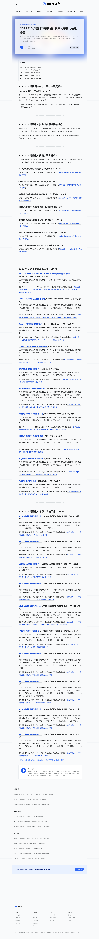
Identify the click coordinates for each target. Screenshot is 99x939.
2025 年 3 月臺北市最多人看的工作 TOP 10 (31, 78)
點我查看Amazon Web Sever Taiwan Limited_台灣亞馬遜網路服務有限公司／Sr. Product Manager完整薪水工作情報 (50, 289)
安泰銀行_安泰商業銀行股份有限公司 (33, 346)
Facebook (36, 915)
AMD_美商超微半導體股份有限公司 (33, 389)
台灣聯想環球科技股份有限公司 (31, 414)
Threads (35, 926)
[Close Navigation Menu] (17, 4)
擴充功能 (17, 923)
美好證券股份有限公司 (27, 481)
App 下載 (17, 917)
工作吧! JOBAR (72, 917)
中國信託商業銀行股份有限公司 (31, 436)
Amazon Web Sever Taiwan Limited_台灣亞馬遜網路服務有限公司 (46, 274)
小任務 (69, 920)
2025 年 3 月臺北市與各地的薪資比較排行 (31, 70)
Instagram (36, 917)
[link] (47, 794)
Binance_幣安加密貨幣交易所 (30, 324)
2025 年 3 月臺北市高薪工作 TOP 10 (30, 75)
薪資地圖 (17, 920)
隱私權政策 (53, 917)
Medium (35, 923)
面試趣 (69, 915)
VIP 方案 (17, 915)
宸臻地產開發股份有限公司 (29, 369)
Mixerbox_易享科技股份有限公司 (32, 299)
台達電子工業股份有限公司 (29, 564)
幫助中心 (52, 920)
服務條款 (52, 915)
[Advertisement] (49, 887)
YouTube (35, 920)
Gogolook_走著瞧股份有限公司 (31, 459)
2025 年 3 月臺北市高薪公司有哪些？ (30, 72)
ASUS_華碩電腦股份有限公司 (30, 516)
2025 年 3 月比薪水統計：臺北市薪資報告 (31, 67)
